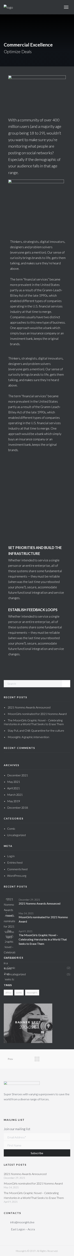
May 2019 (13, 801)
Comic (11, 828)
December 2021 (17, 775)
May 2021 (13, 781)
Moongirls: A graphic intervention (28, 737)
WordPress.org (16, 875)
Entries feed (14, 862)
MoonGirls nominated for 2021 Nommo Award (37, 713)
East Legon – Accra (23, 1229)
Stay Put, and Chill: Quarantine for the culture (36, 730)
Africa (8, 992)
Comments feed (17, 869)
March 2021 (15, 794)
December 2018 (17, 807)
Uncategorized (16, 835)
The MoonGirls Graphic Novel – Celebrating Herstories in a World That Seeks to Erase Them (43, 939)
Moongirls (32, 992)
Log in (11, 856)
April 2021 (13, 788)
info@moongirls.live (22, 1222)
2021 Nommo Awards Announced (29, 707)
